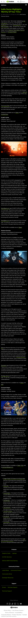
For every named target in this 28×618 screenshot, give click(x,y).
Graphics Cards (6, 553)
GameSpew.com (5, 220)
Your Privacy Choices (17, 610)
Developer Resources (7, 577)
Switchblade (6, 521)
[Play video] (14, 57)
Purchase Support (12, 587)
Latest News (5, 570)
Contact (24, 614)
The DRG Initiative (7, 511)
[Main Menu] (1, 2)
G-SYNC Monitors (7, 557)
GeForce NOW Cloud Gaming (10, 560)
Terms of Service (9, 612)
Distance (11, 30)
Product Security (16, 614)
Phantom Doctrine (20, 356)
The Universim (7, 507)
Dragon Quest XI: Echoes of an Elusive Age (14, 478)
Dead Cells (6, 485)
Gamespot (3, 365)
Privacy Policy (7, 610)
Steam (17, 112)
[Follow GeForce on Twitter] (18, 604)
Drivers (4, 587)
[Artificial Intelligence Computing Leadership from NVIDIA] (10, 1)
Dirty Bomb (6, 516)
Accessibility (18, 612)
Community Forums (16, 570)
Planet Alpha (16, 30)
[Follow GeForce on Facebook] (7, 604)
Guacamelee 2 (6, 493)
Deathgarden (6, 500)
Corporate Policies (6, 614)
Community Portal (7, 574)
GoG (2, 384)
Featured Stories (5, 16)
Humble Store (4, 114)
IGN (2, 347)
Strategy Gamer (5, 375)
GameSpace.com (5, 208)
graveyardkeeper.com (7, 467)
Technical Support (7, 591)
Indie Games (23, 14)
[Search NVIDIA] (4, 1)
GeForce (24, 92)
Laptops (14, 553)
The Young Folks (5, 105)
